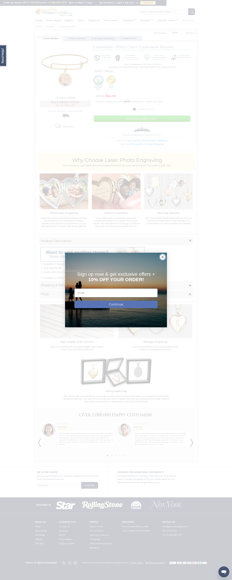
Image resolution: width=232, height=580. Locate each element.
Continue (116, 304)
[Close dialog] (163, 257)
